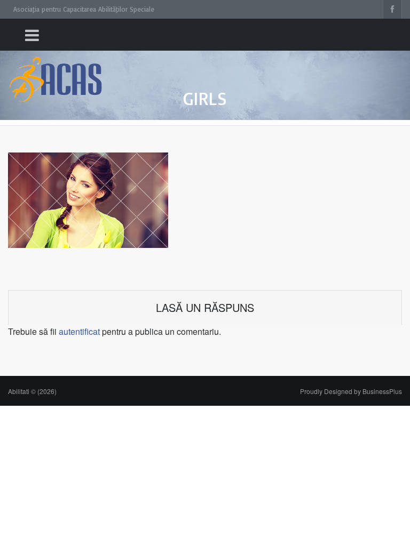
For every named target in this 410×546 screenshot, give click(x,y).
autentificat (79, 331)
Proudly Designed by (351, 391)
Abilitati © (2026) (32, 391)
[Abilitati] (56, 69)
